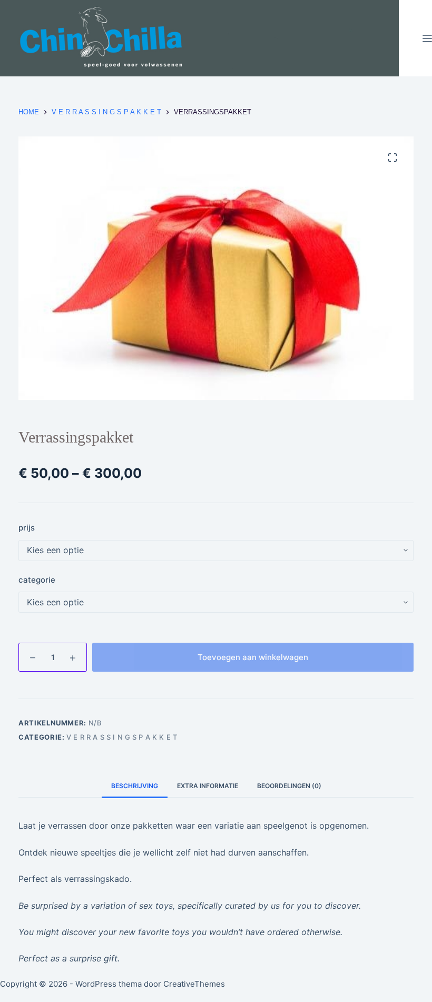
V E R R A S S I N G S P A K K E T (121, 737)
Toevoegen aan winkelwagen (253, 657)
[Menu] (427, 38)
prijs (26, 528)
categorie (36, 580)
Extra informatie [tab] (207, 786)
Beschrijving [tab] (134, 786)
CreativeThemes (194, 984)
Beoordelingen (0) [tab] (289, 786)
